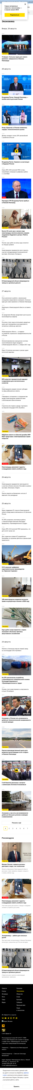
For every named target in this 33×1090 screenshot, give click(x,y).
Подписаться (14, 15)
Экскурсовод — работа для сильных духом (14, 935)
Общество (19, 994)
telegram (8, 1018)
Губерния (19, 1002)
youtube (5, 1018)
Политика (19, 988)
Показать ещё (16, 823)
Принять (16, 1086)
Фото (3, 996)
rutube (14, 1018)
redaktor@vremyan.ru (11, 1065)
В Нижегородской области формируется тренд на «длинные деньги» (15, 970)
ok (11, 1018)
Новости (4, 988)
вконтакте (3, 1018)
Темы (3, 999)
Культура (19, 999)
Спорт (18, 996)
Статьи (4, 991)
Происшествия (20, 1005)
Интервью (5, 994)
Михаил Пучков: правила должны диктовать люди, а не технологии (13, 864)
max (16, 1018)
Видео (4, 1002)
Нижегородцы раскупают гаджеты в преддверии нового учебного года (14, 900)
